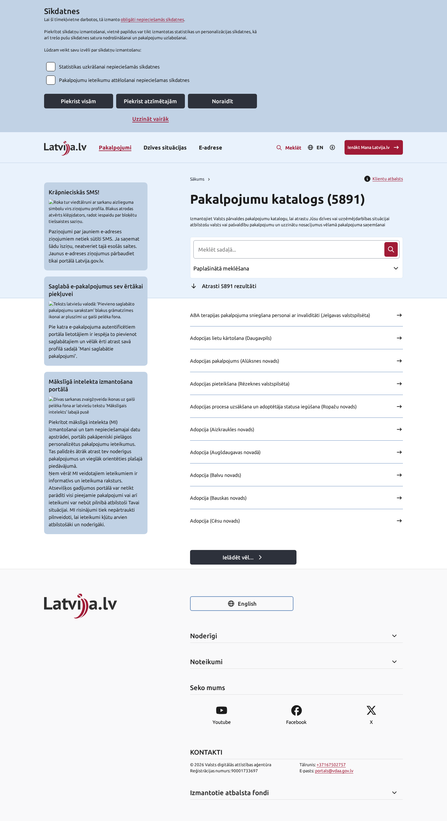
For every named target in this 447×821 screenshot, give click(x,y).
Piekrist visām (78, 101)
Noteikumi (206, 661)
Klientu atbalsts (387, 178)
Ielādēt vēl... (238, 557)
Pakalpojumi (115, 147)
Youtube (222, 722)
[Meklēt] (391, 249)
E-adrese (210, 147)
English (247, 604)
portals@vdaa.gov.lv (334, 770)
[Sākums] (95, 606)
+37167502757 (331, 764)
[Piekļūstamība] (332, 147)
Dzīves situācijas (165, 147)
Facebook (296, 722)
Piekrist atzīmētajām (150, 101)
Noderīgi (203, 636)
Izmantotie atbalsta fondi (229, 792)
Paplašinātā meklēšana (221, 268)
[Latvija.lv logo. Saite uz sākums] (65, 149)
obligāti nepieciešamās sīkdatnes (152, 19)
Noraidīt (222, 101)
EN (320, 147)
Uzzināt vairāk (150, 119)
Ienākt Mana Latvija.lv (369, 147)
